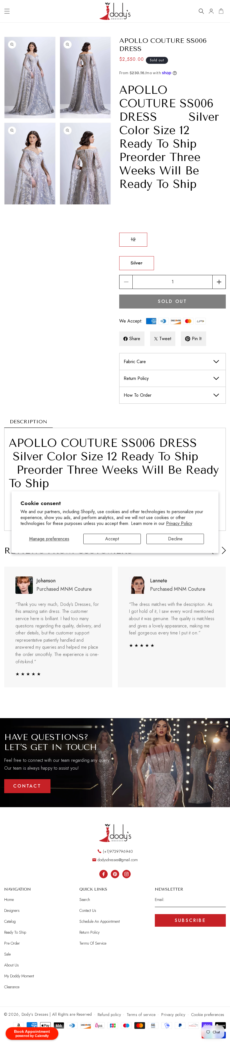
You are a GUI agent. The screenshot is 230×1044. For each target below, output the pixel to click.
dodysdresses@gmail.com (118, 860)
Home (9, 899)
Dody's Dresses (35, 1014)
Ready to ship (15, 932)
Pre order (12, 943)
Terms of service (141, 1014)
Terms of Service (92, 943)
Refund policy (109, 1014)
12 (139, 241)
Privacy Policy (179, 523)
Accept (112, 539)
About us (11, 965)
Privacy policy (173, 1014)
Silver (142, 265)
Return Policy (89, 932)
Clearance (11, 987)
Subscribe (190, 920)
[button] (7, 11)
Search (84, 899)
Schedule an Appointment (99, 921)
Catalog (10, 921)
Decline (175, 539)
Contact (27, 786)
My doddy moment (19, 976)
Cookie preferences (208, 1014)
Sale (7, 954)
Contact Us (87, 910)
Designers (12, 910)
